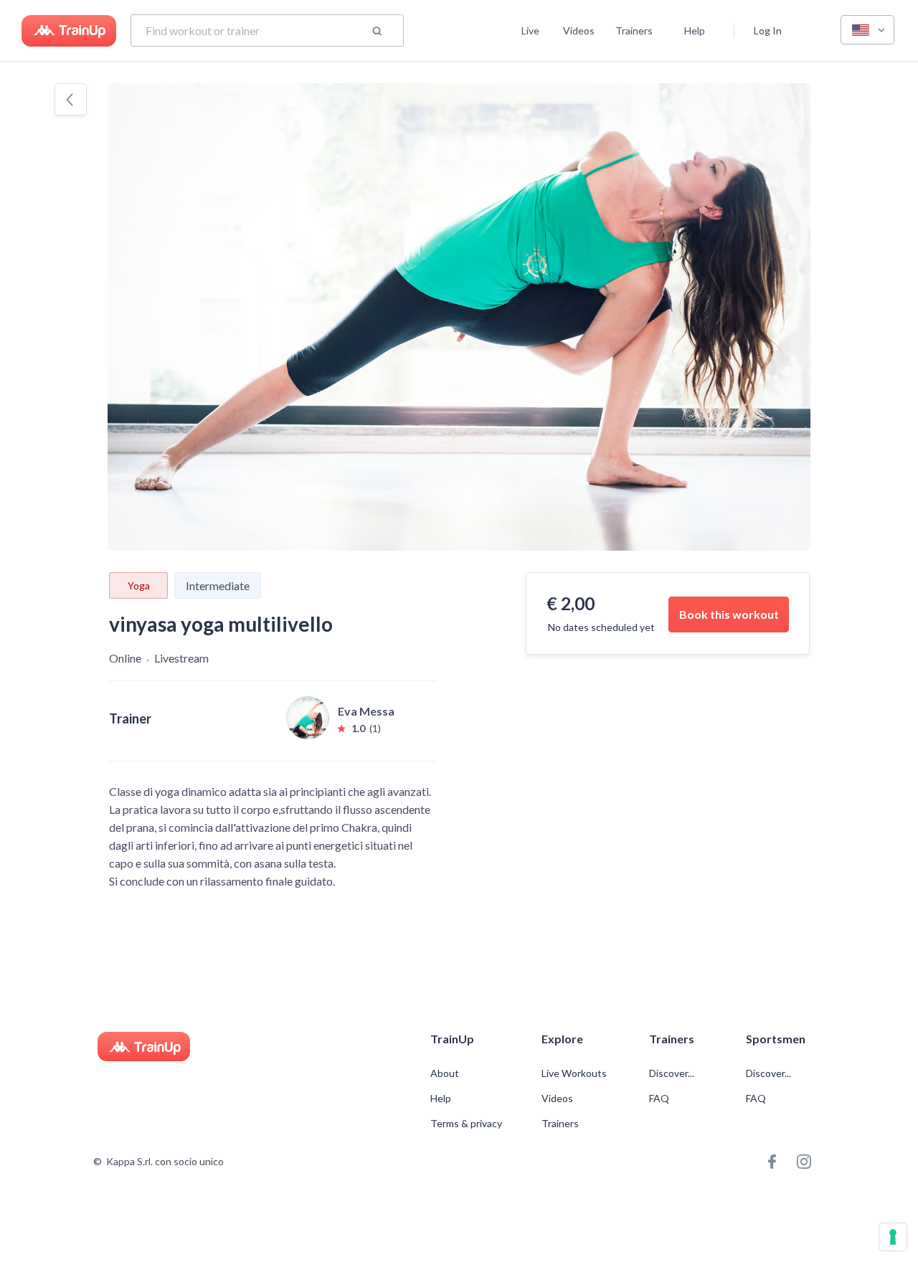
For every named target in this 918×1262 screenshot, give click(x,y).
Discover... (672, 1073)
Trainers (634, 30)
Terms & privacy (466, 1123)
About (444, 1073)
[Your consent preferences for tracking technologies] (893, 1237)
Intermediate (218, 585)
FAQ (659, 1098)
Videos (579, 30)
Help (694, 30)
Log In (768, 30)
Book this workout (729, 614)
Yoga (139, 585)
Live (530, 30)
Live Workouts (574, 1073)
